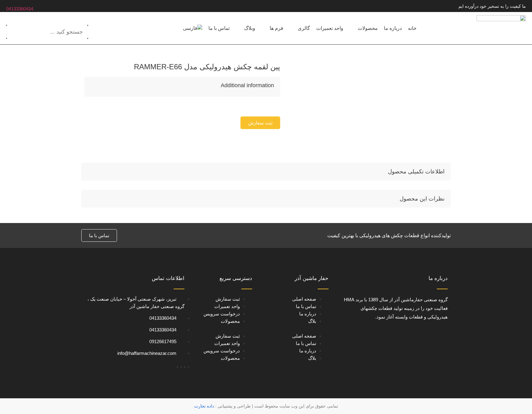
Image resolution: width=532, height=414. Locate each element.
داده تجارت (204, 406)
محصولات (230, 321)
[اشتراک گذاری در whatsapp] (274, 106)
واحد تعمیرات (227, 306)
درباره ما (307, 313)
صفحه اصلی (304, 299)
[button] (260, 122)
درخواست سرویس (222, 313)
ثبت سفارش (228, 299)
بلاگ (312, 321)
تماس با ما (306, 306)
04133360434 (19, 8)
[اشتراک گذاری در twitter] (271, 106)
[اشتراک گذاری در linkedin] (267, 106)
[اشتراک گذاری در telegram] (278, 106)
